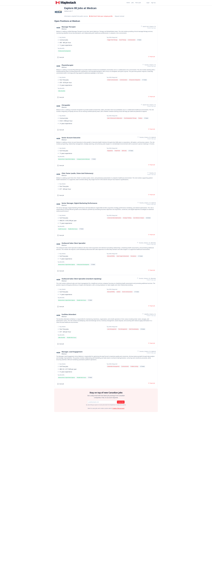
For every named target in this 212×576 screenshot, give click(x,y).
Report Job (152, 56)
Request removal (119, 16)
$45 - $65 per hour (65, 42)
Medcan (64, 29)
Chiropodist (66, 105)
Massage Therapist (69, 27)
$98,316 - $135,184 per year (68, 220)
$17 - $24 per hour (65, 189)
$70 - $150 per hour (66, 82)
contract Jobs (64, 40)
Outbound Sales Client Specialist (73, 243)
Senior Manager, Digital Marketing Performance (79, 203)
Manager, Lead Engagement (72, 352)
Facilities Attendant (69, 314)
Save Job (61, 57)
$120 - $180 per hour (66, 121)
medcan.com (68, 11)
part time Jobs (64, 80)
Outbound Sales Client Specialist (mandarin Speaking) (81, 279)
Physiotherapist (67, 65)
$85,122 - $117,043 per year (68, 369)
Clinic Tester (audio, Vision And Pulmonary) (77, 173)
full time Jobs (64, 151)
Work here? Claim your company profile (102, 16)
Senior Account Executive (71, 138)
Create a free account (118, 408)
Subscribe (121, 402)
